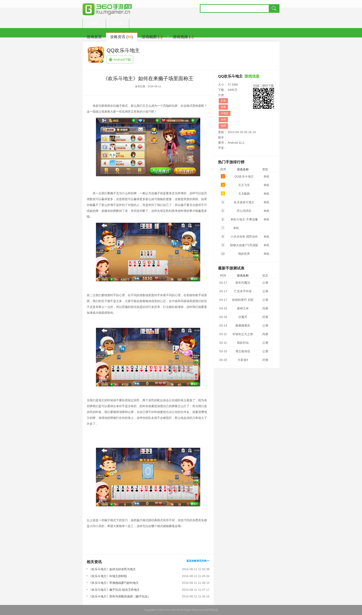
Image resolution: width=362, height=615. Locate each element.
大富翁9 (243, 360)
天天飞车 (244, 185)
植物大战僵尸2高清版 (244, 245)
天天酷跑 (244, 193)
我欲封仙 (243, 342)
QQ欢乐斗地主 (123, 50)
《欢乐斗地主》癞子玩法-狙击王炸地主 (114, 589)
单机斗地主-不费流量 (244, 219)
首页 (94, 23)
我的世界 (244, 253)
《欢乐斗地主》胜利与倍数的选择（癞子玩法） (119, 596)
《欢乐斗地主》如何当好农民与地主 (112, 569)
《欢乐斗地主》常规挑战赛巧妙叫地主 (114, 582)
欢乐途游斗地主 (244, 202)
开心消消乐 (244, 210)
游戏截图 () (152, 37)
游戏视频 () (183, 37)
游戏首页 (94, 37)
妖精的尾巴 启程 (242, 299)
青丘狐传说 (242, 351)
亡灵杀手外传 (243, 291)
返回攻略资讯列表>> (197, 560)
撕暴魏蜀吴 (242, 325)
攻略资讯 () (121, 37)
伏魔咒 (242, 317)
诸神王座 (243, 308)
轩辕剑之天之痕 (243, 334)
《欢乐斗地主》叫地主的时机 (108, 576)
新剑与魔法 (242, 282)
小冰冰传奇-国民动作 (244, 236)
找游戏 (117, 23)
